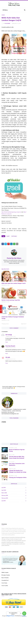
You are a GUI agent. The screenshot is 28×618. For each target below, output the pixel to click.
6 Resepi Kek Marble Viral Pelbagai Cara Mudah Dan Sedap (17, 471)
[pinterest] (20, 590)
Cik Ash (7, 357)
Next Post (23, 323)
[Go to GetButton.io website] (24, 616)
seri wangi (8, 334)
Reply (6, 342)
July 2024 (14, 500)
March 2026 (14, 492)
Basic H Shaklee (5, 577)
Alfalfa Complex (5, 572)
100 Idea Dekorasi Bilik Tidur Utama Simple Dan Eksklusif (16, 457)
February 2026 (14, 495)
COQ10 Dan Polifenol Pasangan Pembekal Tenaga (13, 317)
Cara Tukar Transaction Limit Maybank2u (16, 464)
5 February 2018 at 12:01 (10, 359)
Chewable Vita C (5, 580)
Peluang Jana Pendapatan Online (17, 477)
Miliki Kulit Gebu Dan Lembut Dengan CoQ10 (14, 283)
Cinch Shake (4, 583)
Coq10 (3, 15)
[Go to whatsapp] (24, 613)
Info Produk (14, 236)
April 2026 (14, 490)
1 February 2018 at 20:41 (10, 347)
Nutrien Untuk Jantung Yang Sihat (11, 300)
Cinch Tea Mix (5, 585)
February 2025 (14, 498)
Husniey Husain (10, 346)
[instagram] (8, 590)
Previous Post (5, 323)
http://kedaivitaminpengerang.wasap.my (11, 212)
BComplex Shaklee (6, 575)
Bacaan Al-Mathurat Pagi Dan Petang (17, 450)
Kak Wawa (7, 23)
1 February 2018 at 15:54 (10, 336)
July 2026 (14, 487)
